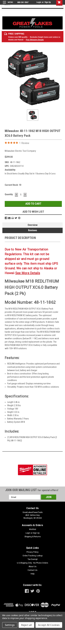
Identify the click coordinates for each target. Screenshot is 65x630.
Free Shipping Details (35, 40)
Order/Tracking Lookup (32, 556)
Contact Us (32, 570)
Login (38, 2)
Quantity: (9, 194)
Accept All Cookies (49, 625)
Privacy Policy (32, 552)
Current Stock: (13, 185)
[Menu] (7, 4)
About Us (32, 566)
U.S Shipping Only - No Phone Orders (32, 563)
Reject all (26, 625)
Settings (10, 625)
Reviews (32, 230)
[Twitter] (16, 218)
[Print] (12, 218)
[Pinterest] (19, 218)
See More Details (27, 273)
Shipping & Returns (32, 537)
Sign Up (47, 2)
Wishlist (32, 529)
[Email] (9, 218)
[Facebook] (6, 218)
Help (32, 574)
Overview (33, 224)
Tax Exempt (33, 559)
